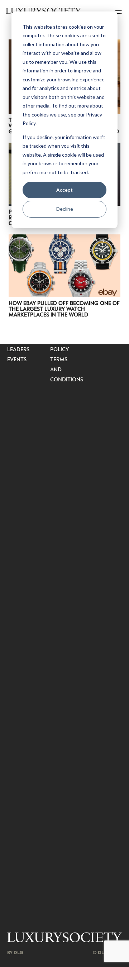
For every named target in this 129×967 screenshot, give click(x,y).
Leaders (18, 349)
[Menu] (119, 11)
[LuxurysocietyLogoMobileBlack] (43, 11)
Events (17, 359)
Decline (64, 209)
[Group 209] (64, 937)
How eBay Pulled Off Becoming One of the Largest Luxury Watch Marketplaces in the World (64, 309)
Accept (64, 190)
